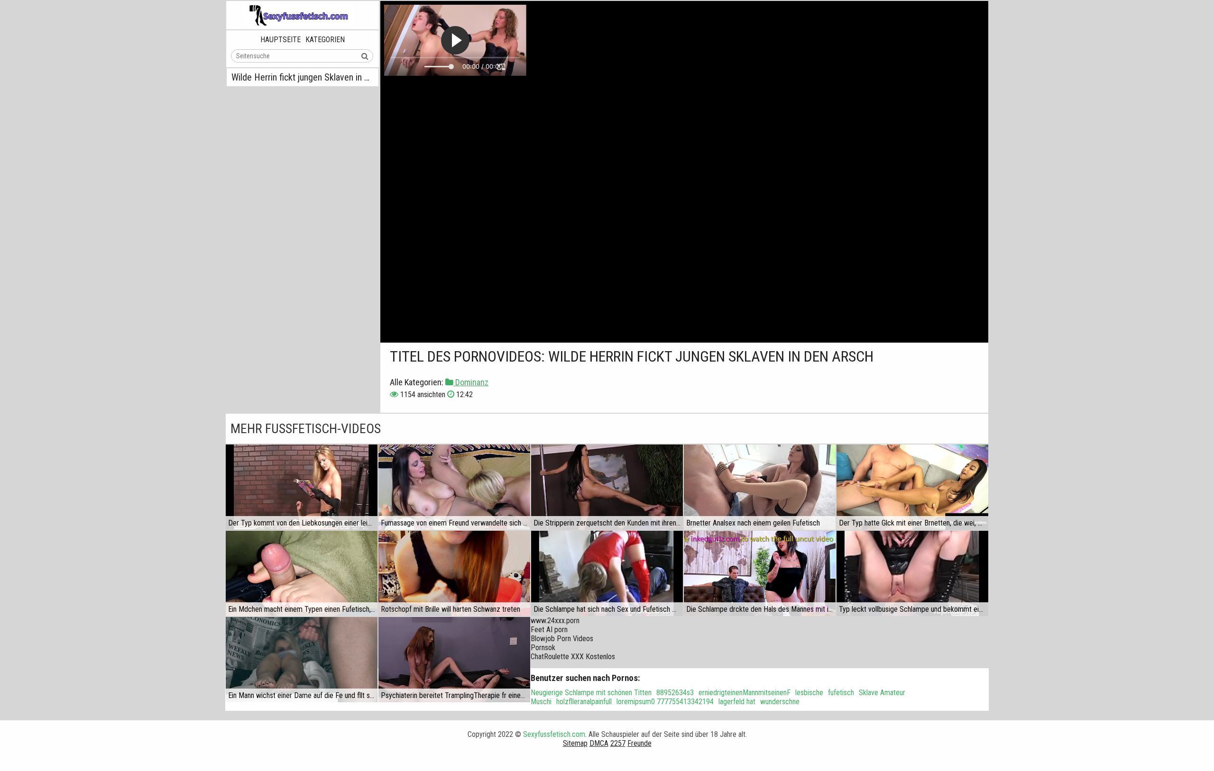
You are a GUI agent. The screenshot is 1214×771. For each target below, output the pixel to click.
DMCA (598, 743)
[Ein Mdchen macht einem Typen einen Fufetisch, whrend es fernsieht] (301, 573)
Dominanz (470, 382)
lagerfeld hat (736, 701)
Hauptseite (280, 39)
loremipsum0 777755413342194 (665, 701)
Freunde (639, 743)
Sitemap (575, 743)
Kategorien (325, 39)
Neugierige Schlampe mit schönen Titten (591, 692)
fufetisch (841, 692)
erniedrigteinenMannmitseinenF (745, 692)
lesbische (809, 692)
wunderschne (780, 701)
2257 (617, 743)
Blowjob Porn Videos (562, 638)
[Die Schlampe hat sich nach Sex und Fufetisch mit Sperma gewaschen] (607, 573)
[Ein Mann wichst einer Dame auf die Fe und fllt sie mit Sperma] (301, 659)
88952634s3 (675, 692)
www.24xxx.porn (555, 620)
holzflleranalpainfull (584, 701)
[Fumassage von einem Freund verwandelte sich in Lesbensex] (454, 487)
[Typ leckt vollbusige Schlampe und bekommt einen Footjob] (912, 573)
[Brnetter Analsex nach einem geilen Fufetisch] (760, 487)
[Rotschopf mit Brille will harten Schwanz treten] (454, 573)
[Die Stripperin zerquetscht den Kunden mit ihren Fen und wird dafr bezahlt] (607, 487)
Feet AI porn (549, 629)
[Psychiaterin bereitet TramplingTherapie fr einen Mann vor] (454, 659)
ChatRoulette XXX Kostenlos (573, 656)
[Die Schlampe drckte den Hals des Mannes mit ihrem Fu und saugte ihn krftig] (760, 573)
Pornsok (543, 647)
